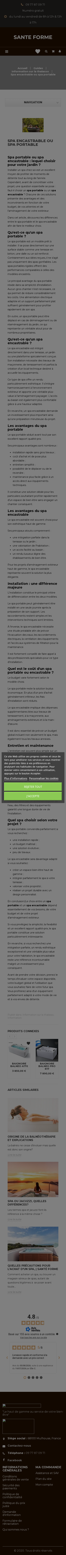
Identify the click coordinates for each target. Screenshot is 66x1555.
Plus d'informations (15, 778)
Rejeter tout (33, 787)
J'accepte (33, 796)
